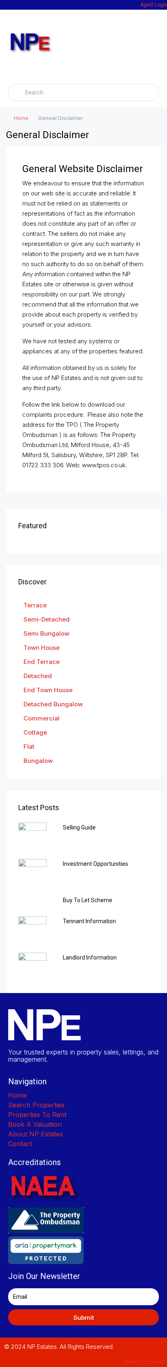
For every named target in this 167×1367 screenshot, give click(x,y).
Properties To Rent (37, 1115)
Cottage (35, 732)
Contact (20, 1144)
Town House (42, 647)
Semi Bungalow (46, 633)
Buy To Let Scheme (87, 900)
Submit (83, 1317)
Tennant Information (89, 921)
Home (21, 118)
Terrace (35, 605)
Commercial (42, 718)
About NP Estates (35, 1134)
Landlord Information (90, 957)
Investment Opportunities (95, 864)
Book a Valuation (35, 1124)
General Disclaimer (143, 1362)
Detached (38, 676)
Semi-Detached (47, 619)
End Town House (48, 690)
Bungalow (38, 760)
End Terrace (42, 662)
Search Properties (36, 1105)
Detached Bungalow (53, 704)
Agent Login (153, 5)
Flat (29, 746)
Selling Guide (79, 827)
